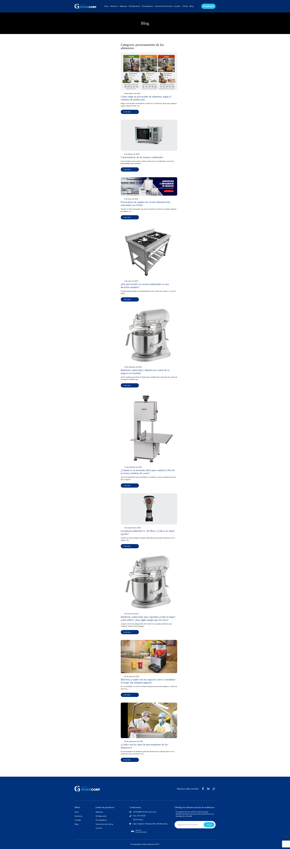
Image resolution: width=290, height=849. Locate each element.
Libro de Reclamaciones (141, 831)
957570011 (138, 820)
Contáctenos (208, 6)
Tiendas (78, 820)
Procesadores (147, 6)
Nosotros (114, 6)
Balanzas (123, 6)
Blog (191, 6)
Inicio (106, 6)
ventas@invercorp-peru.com (145, 812)
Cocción (177, 6)
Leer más (127, 112)
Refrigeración (134, 6)
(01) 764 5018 (139, 816)
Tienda (185, 6)
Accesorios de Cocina (163, 6)
